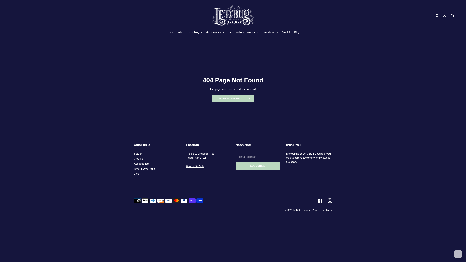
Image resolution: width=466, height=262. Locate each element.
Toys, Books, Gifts (145, 168)
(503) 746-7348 (195, 165)
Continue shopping (230, 98)
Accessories (141, 163)
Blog (136, 173)
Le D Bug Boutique (302, 210)
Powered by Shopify (322, 210)
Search (138, 153)
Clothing (138, 158)
